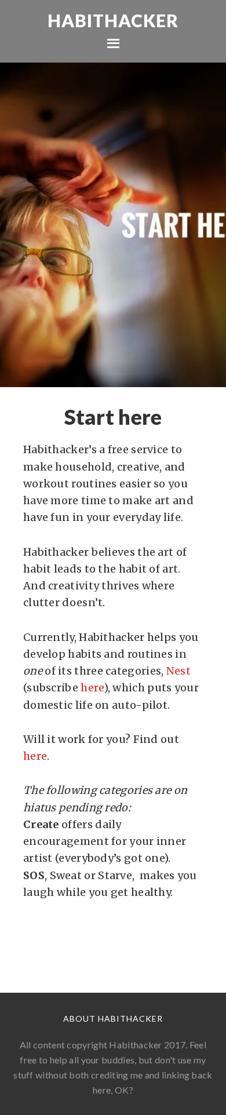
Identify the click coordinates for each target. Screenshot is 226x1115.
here (92, 687)
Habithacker (113, 20)
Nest (178, 670)
